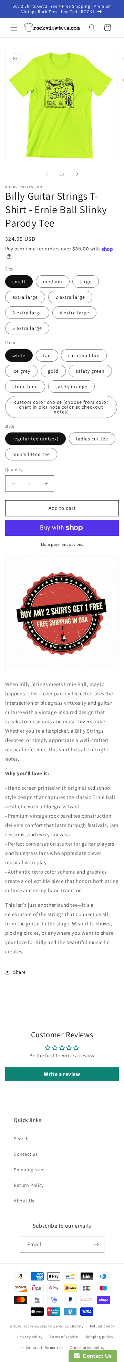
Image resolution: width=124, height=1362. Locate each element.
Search (21, 1138)
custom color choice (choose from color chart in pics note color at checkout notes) (61, 407)
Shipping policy (99, 1336)
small (18, 281)
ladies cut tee (92, 439)
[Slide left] (46, 174)
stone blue (25, 386)
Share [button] (19, 972)
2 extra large (70, 297)
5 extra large (27, 328)
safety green (90, 371)
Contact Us (96, 1356)
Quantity (13, 470)
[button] (13, 27)
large (86, 281)
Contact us (26, 1154)
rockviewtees (35, 1326)
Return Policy (29, 1185)
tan (47, 355)
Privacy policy (30, 1336)
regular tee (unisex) (35, 439)
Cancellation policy (87, 1347)
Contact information (44, 1347)
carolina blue (84, 355)
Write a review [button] (62, 1074)
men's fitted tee (31, 454)
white (18, 355)
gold (53, 371)
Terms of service (63, 1336)
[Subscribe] (96, 1245)
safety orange (71, 386)
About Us (24, 1201)
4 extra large (74, 312)
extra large (25, 297)
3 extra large (27, 312)
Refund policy (102, 1326)
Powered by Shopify (66, 1326)
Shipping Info (29, 1169)
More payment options (62, 544)
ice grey (21, 371)
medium (52, 281)
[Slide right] (77, 174)
